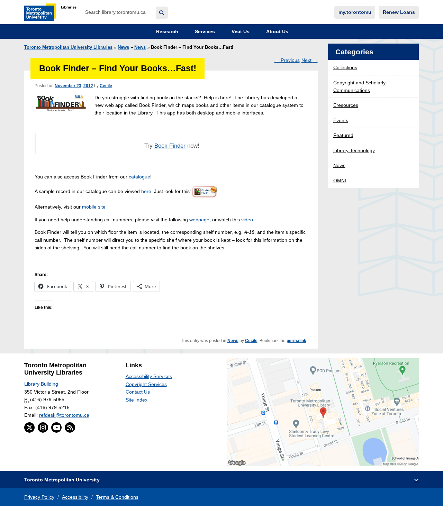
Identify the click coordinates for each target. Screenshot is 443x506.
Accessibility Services (149, 376)
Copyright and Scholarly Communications (359, 86)
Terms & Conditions (117, 497)
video (247, 219)
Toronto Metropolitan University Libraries (68, 47)
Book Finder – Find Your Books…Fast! (117, 68)
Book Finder (170, 145)
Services (204, 31)
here (146, 191)
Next (309, 60)
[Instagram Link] (43, 427)
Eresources (345, 105)
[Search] (162, 13)
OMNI (339, 180)
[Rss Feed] (70, 427)
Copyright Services (146, 384)
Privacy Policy (39, 497)
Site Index (136, 400)
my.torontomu (354, 12)
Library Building (41, 384)
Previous (287, 60)
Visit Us (240, 31)
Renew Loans (399, 12)
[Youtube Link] (56, 427)
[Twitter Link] (29, 427)
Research (166, 31)
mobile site (94, 207)
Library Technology (354, 150)
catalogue (139, 177)
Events (340, 120)
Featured (343, 135)
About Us (276, 31)
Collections (345, 67)
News (123, 47)
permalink (296, 340)
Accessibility (75, 497)
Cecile (106, 85)
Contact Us (138, 392)
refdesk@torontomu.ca (64, 415)
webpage (199, 219)
